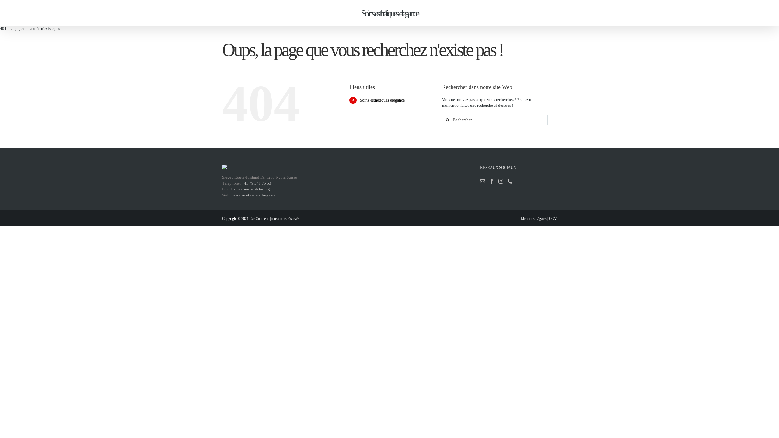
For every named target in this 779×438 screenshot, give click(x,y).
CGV (553, 219)
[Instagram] (500, 181)
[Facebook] (491, 181)
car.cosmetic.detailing (252, 189)
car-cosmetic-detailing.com (254, 195)
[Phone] (510, 181)
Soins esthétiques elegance (382, 100)
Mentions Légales (534, 219)
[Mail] (482, 181)
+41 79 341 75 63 (256, 183)
